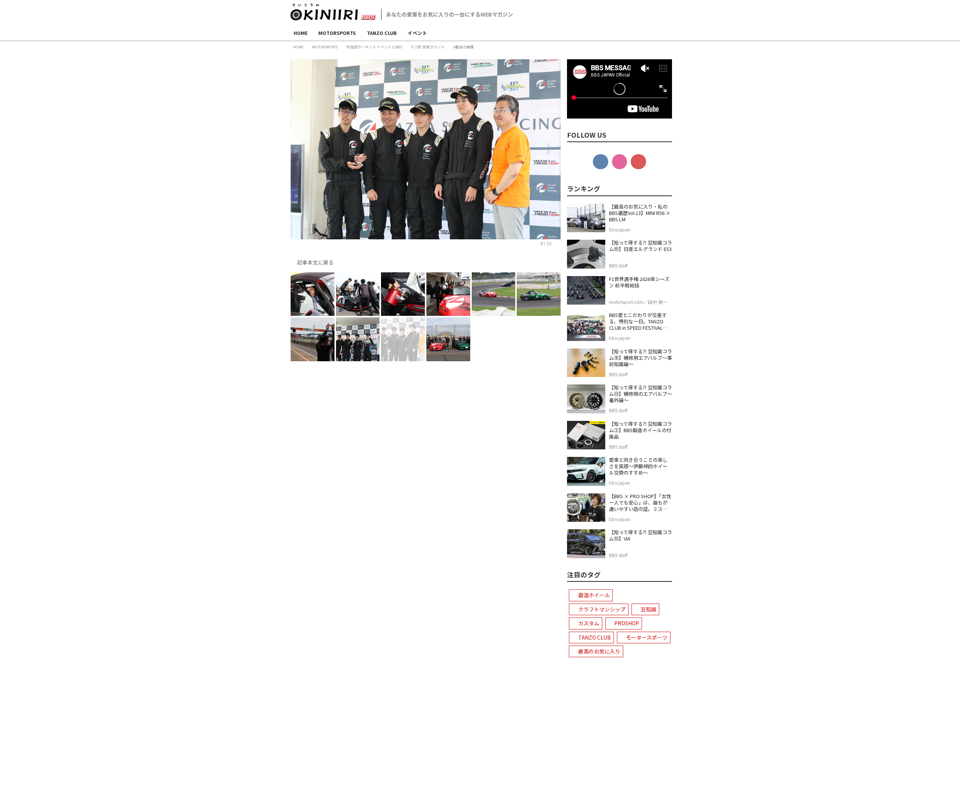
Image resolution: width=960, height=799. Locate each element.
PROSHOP (626, 623)
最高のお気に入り (599, 651)
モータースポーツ (647, 637)
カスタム (588, 623)
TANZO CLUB (594, 637)
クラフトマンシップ (602, 609)
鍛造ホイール (594, 595)
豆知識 (648, 609)
